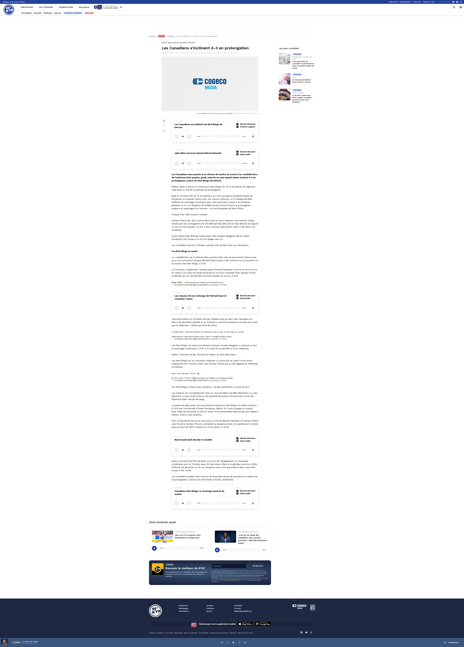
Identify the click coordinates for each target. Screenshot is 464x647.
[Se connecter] (460, 7)
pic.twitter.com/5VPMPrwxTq (210, 282)
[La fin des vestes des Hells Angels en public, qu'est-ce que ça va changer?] (284, 94)
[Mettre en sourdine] (445, 642)
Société (210, 606)
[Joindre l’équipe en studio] (121, 7)
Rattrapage (183, 608)
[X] (461, 2)
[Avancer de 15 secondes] (189, 136)
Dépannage (178, 633)
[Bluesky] (457, 2)
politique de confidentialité (230, 579)
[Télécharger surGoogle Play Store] (263, 624)
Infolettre (238, 606)
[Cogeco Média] (299, 608)
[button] (221, 642)
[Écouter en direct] (96, 7)
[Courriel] (164, 131)
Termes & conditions (156, 633)
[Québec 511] (312, 610)
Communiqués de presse (219, 633)
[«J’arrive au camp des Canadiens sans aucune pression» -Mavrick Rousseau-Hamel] (225, 537)
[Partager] (253, 136)
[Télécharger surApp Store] (245, 624)
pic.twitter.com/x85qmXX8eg (219, 378)
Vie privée (169, 633)
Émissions (183, 606)
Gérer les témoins (190, 633)
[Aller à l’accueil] (9, 9)
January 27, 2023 (219, 285)
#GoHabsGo (190, 282)
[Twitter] (164, 125)
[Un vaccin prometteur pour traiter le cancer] (284, 79)
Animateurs (184, 611)
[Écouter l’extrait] (183, 136)
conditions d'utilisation (254, 579)
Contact (237, 608)
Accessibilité (203, 633)
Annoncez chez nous (245, 633)
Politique (210, 608)
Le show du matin (110, 8)
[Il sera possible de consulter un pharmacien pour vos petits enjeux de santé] (284, 58)
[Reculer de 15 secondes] (176, 136)
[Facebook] (453, 2)
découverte (89, 13)
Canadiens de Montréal (73, 13)
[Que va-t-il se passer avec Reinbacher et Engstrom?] (162, 537)
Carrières (232, 633)
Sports (209, 611)
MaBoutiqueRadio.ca (242, 611)
